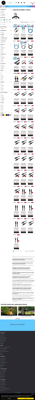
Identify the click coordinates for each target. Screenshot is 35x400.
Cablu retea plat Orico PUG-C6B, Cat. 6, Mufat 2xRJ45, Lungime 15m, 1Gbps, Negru (23, 180)
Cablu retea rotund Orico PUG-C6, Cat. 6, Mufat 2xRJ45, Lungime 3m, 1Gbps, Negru (30, 99)
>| (13, 252)
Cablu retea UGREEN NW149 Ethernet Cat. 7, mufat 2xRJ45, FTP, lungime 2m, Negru (16, 35)
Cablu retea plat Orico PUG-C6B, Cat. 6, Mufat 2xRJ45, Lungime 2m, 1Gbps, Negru (23, 164)
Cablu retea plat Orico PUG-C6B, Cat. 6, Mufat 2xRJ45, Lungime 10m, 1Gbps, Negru (30, 180)
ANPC (2, 354)
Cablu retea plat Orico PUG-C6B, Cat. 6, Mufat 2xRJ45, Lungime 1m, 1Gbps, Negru (16, 180)
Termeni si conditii (4, 348)
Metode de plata (3, 337)
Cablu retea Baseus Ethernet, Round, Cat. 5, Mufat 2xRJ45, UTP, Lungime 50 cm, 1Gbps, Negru (23, 51)
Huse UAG (2, 373)
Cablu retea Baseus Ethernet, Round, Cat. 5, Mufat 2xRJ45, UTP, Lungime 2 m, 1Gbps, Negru (30, 51)
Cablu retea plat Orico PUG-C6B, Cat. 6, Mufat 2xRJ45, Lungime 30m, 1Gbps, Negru (16, 164)
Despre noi (3, 334)
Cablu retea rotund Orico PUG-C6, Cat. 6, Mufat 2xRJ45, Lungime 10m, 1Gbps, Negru (30, 132)
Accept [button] (26, 398)
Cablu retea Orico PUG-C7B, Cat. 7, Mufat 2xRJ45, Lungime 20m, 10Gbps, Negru (30, 212)
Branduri (2, 365)
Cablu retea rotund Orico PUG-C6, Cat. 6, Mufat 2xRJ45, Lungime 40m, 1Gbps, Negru (23, 99)
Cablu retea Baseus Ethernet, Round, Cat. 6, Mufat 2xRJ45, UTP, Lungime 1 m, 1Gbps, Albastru (16, 51)
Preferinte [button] (9, 398)
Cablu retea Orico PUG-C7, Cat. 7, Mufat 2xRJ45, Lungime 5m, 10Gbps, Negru (16, 245)
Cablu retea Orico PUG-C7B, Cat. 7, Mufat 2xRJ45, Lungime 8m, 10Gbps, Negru (23, 196)
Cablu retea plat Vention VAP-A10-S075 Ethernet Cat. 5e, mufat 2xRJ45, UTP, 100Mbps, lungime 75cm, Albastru (23, 35)
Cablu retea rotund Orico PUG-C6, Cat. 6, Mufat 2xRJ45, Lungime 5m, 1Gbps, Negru (16, 99)
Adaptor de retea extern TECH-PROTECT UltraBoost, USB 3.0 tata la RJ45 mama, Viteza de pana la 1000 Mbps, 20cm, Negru (30, 67)
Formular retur (3, 387)
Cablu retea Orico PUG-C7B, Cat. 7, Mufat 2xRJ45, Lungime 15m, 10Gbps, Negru (23, 229)
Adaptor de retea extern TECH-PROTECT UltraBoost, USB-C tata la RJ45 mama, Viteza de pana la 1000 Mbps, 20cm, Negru (23, 67)
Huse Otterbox (3, 370)
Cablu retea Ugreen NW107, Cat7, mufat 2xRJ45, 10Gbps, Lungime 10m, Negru (23, 83)
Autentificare (3, 381)
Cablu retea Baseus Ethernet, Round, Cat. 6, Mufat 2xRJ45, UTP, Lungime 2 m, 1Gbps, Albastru (30, 35)
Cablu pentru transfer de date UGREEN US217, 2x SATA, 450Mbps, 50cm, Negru (16, 67)
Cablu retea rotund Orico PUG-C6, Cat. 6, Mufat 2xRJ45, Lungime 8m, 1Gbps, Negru (30, 83)
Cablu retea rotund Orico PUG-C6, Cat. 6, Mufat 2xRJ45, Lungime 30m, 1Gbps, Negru (16, 116)
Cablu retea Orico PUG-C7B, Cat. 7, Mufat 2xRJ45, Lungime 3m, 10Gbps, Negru (16, 212)
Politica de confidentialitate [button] (26, 396)
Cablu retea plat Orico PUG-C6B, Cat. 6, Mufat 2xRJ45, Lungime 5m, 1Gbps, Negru (23, 148)
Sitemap (2, 343)
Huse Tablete (3, 359)
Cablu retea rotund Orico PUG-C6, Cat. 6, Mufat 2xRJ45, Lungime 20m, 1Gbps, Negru (30, 116)
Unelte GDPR (3, 390)
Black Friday (3, 340)
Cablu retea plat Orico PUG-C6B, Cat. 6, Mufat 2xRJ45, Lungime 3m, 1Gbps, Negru (30, 148)
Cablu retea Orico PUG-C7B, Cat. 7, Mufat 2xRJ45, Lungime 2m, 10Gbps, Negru (23, 212)
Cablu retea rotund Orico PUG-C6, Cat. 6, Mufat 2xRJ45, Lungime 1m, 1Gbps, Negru (16, 132)
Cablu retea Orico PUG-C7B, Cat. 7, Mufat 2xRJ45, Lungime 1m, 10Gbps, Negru (16, 229)
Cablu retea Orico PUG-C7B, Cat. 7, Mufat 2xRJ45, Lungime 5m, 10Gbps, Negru (30, 196)
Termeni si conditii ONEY (5, 351)
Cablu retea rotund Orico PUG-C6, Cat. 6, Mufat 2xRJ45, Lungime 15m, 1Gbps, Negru (23, 132)
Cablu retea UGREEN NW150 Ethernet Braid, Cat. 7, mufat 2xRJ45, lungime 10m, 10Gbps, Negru (16, 83)
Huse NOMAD (3, 376)
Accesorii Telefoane (4, 362)
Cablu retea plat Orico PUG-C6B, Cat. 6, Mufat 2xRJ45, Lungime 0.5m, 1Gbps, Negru (16, 196)
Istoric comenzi (3, 384)
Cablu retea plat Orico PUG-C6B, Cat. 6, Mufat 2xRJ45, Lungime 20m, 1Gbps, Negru (30, 164)
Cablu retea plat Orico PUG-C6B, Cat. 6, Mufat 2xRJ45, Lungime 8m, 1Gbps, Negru (16, 148)
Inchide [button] (33, 394)
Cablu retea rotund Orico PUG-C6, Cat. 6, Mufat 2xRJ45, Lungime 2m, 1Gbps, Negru (23, 116)
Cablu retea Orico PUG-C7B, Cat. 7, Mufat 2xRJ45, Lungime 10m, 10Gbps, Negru (30, 229)
